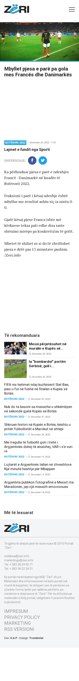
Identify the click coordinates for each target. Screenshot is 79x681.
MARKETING (17, 623)
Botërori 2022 (15, 142)
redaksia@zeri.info (16, 556)
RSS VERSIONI (19, 629)
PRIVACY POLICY (22, 617)
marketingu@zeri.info (18, 560)
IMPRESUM (16, 611)
